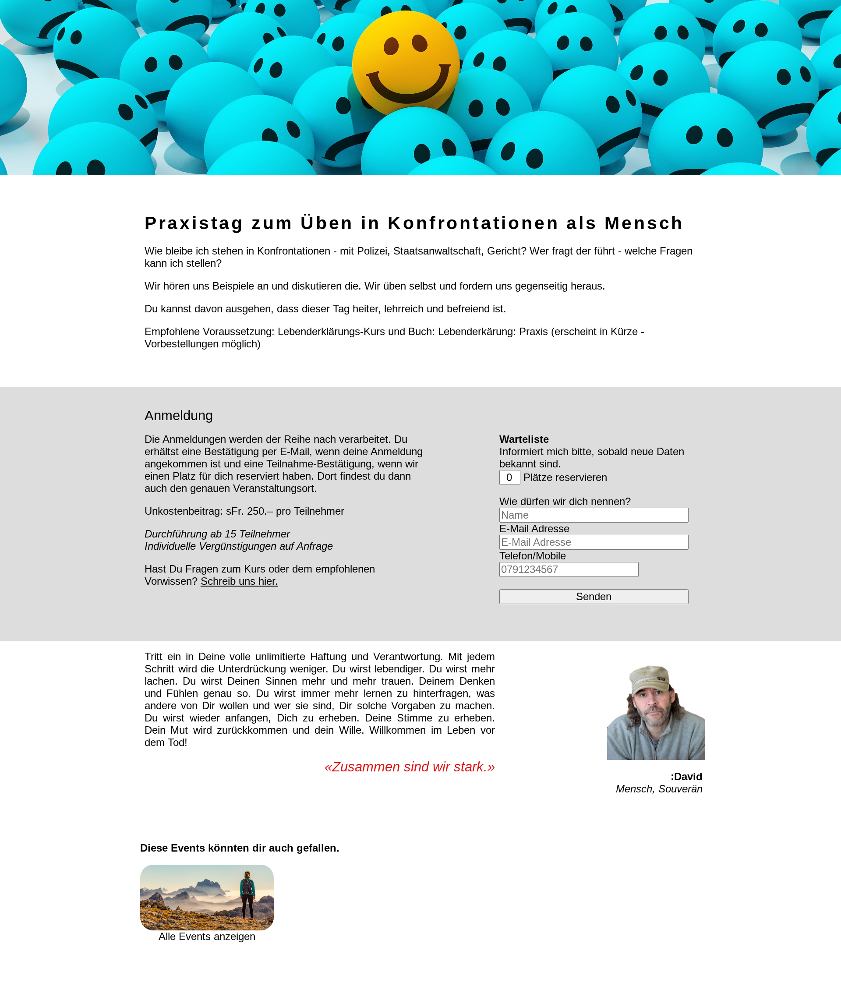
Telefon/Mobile (532, 556)
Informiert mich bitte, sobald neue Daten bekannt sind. (591, 451)
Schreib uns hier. (239, 581)
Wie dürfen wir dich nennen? (565, 501)
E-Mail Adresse (534, 528)
